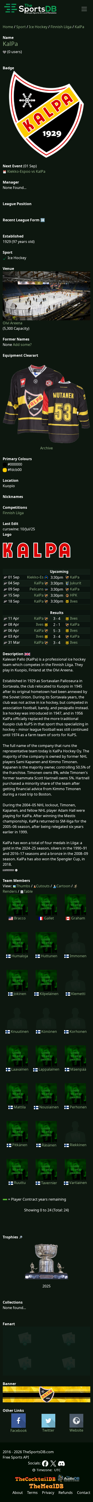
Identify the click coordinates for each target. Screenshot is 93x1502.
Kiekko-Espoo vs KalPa (26, 171)
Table (28, 891)
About (17, 1492)
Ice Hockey (38, 26)
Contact (83, 1492)
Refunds (65, 1492)
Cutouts (43, 885)
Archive (46, 448)
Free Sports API (16, 1457)
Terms (32, 1492)
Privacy (48, 1492)
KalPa (79, 26)
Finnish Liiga (61, 26)
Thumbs (23, 885)
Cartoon (63, 885)
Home (8, 26)
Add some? (22, 344)
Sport (21, 26)
